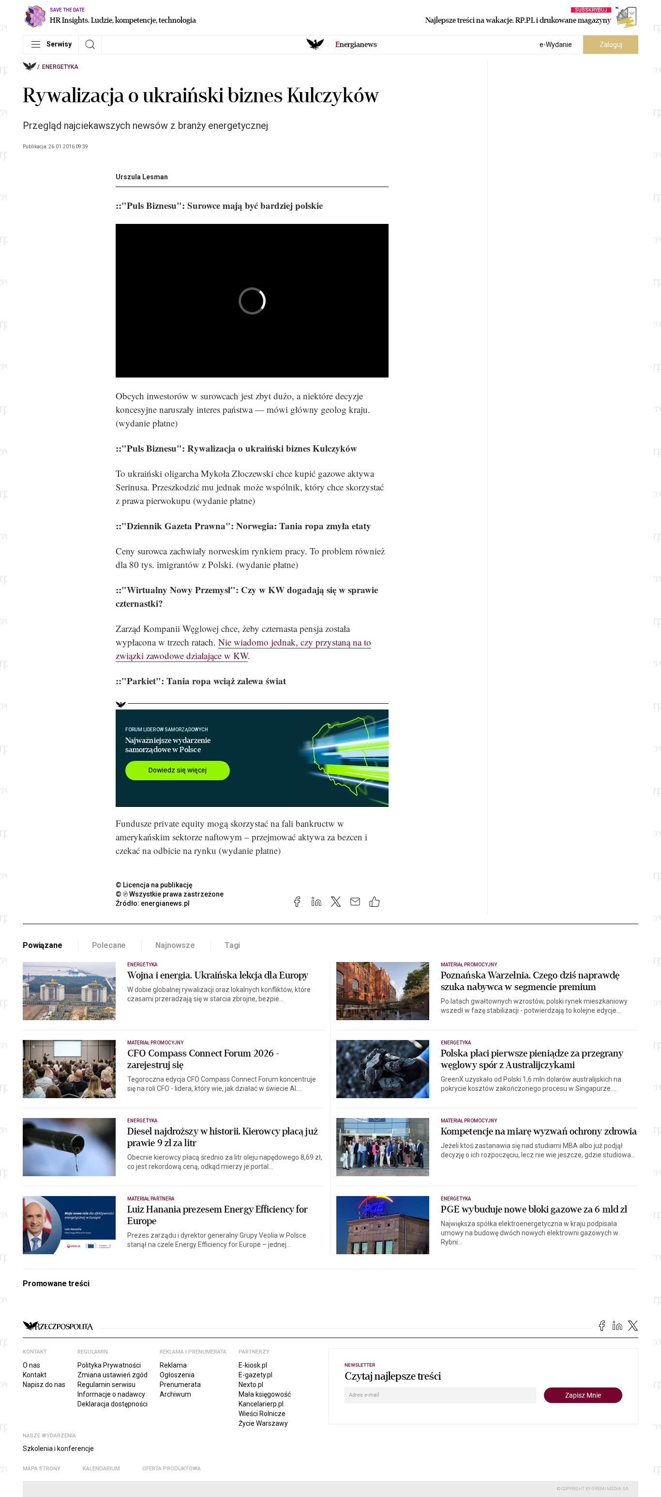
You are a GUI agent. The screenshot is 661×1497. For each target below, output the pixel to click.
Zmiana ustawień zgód (112, 1375)
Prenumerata (180, 1384)
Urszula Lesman (142, 177)
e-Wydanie (556, 44)
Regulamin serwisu (106, 1384)
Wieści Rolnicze (262, 1414)
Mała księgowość (265, 1394)
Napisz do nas (44, 1384)
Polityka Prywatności (109, 1365)
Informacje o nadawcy (111, 1394)
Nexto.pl (251, 1384)
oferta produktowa (171, 1468)
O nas (31, 1365)
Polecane (109, 945)
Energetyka (60, 66)
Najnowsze (175, 945)
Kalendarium (101, 1468)
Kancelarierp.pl (261, 1404)
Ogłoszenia (177, 1375)
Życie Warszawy (263, 1423)
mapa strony (41, 1468)
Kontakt (34, 1375)
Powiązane (42, 945)
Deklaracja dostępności (112, 1404)
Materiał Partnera (150, 1198)
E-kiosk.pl (253, 1365)
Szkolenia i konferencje (58, 1448)
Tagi (232, 945)
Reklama (173, 1365)
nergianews (356, 44)
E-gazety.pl (255, 1375)
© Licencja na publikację (154, 885)
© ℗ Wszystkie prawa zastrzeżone (170, 894)
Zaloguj (611, 44)
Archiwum (175, 1394)
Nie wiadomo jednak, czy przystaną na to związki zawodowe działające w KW (243, 649)
